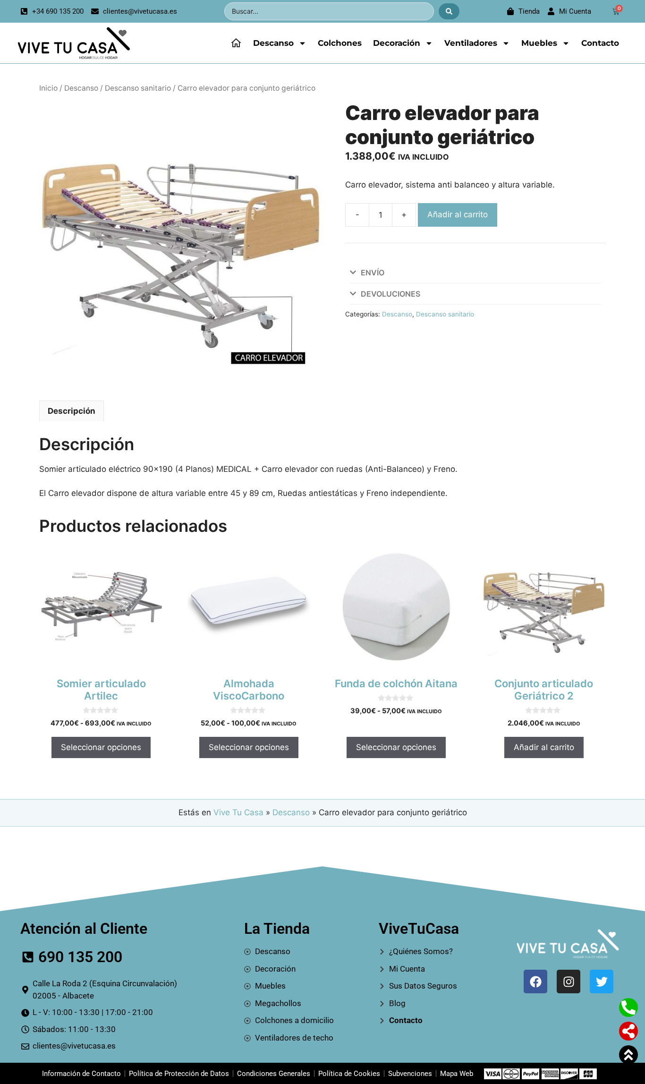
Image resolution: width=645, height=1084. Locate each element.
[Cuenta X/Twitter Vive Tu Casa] (601, 981)
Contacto (600, 43)
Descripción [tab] (71, 411)
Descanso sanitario (138, 88)
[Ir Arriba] (628, 1054)
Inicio (48, 88)
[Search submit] (449, 11)
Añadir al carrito (457, 214)
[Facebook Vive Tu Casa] (535, 981)
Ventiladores (470, 43)
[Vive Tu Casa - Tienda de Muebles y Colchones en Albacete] (72, 43)
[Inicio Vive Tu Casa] (236, 43)
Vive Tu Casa (238, 812)
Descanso (273, 43)
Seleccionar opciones (101, 747)
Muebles (539, 43)
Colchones (340, 43)
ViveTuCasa (419, 929)
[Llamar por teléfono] (628, 1007)
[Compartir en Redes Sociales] (628, 1031)
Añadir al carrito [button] (544, 747)
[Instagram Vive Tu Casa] (568, 981)
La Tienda (277, 929)
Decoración (396, 43)
